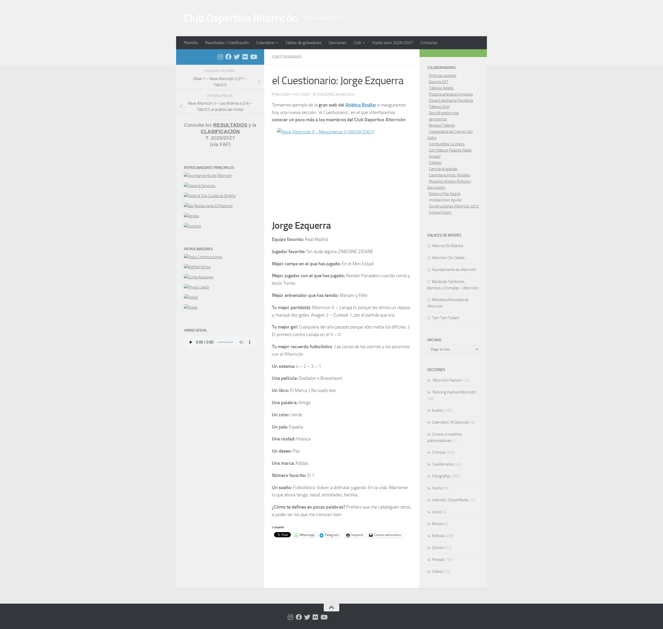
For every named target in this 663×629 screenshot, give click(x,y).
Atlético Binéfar (360, 105)
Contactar (428, 42)
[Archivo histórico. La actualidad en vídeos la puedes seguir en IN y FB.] (253, 57)
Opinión (438, 547)
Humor (437, 488)
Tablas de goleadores (303, 42)
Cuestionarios (287, 56)
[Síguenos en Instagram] (220, 57)
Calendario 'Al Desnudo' (451, 422)
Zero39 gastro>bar (444, 113)
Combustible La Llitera (446, 144)
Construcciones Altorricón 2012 (454, 206)
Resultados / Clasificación (227, 42)
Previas (438, 559)
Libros (437, 512)
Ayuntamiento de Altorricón (454, 269)
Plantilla (191, 42)
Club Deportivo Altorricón (241, 18)
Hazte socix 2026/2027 (392, 42)
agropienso (438, 119)
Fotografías (441, 476)
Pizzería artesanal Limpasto (451, 94)
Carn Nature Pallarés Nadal (450, 150)
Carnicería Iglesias (443, 169)
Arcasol (435, 156)
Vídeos (437, 571)
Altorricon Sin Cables (448, 257)
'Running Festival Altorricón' (454, 392)
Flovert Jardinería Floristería (451, 100)
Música (437, 523)
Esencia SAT (438, 82)
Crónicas (438, 452)
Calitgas (435, 162)
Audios (437, 410)
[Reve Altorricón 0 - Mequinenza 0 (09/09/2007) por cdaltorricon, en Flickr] (342, 171)
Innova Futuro (440, 212)
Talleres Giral (439, 106)
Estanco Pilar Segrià (444, 193)
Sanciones (337, 42)
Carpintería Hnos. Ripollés (449, 175)
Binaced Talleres (442, 125)
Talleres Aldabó (441, 88)
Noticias (438, 535)
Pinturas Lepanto (442, 75)
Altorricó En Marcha (447, 246)
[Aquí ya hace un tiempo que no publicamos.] (237, 57)
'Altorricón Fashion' (447, 380)
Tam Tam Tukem (445, 318)
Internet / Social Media (450, 500)
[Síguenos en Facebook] (228, 57)
